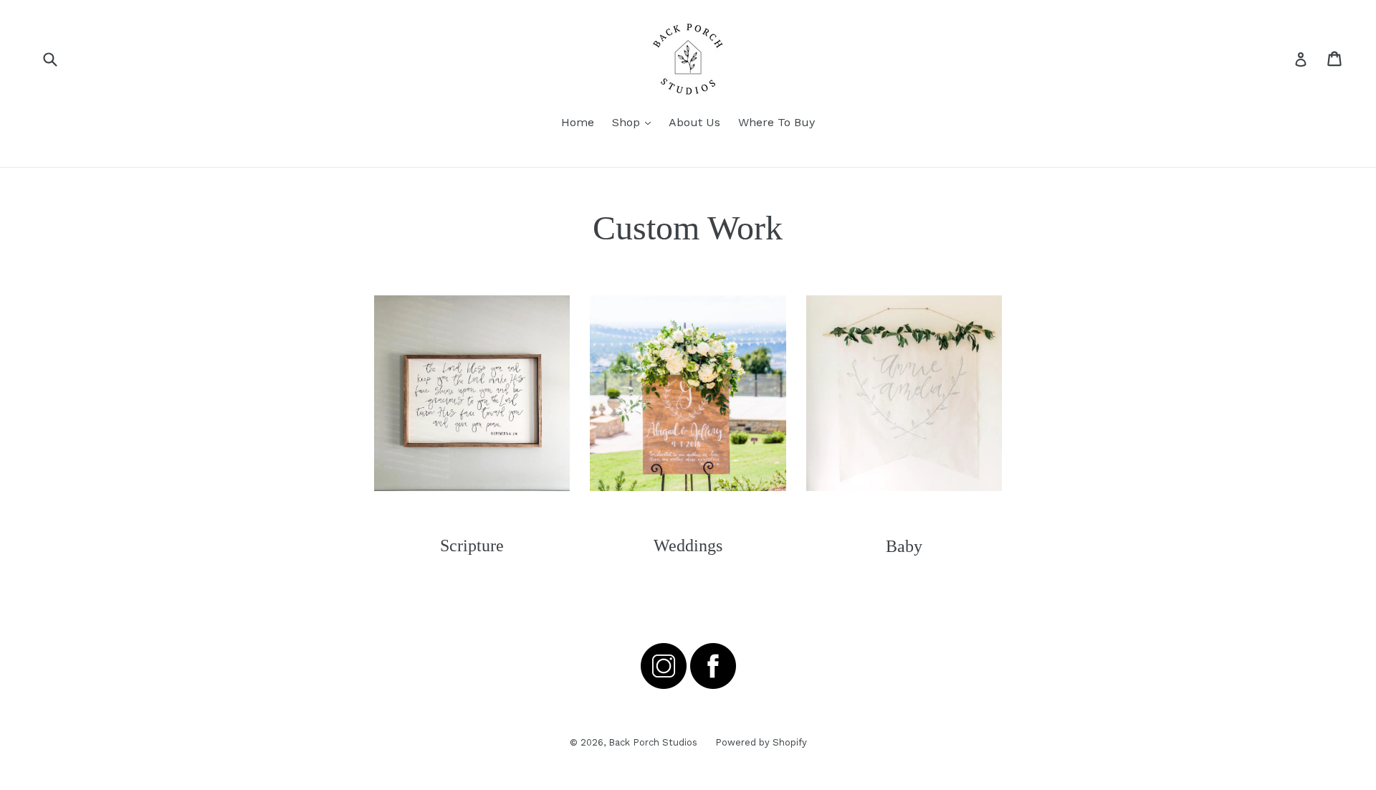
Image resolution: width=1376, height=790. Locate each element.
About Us (694, 122)
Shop (635, 122)
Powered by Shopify (761, 742)
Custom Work (688, 228)
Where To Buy (776, 122)
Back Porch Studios (652, 742)
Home (577, 122)
